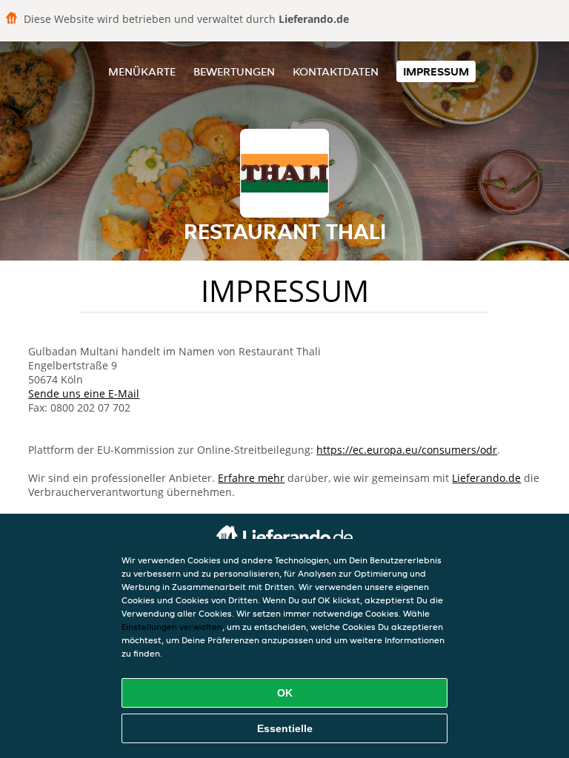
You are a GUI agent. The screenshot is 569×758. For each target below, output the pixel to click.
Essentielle (285, 728)
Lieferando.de (486, 478)
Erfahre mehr (251, 478)
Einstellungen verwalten (172, 626)
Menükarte (142, 71)
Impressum (436, 71)
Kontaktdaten (336, 71)
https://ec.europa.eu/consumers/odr (406, 450)
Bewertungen (234, 71)
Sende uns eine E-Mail (83, 393)
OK (285, 693)
